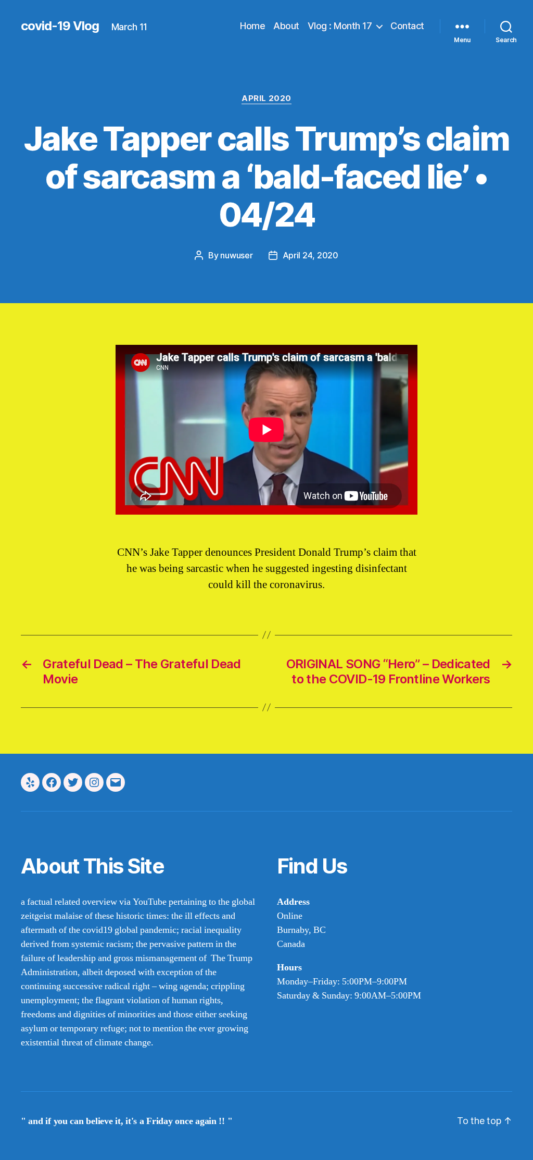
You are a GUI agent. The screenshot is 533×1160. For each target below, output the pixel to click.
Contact (407, 25)
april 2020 (266, 98)
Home (252, 25)
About (286, 25)
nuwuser (236, 255)
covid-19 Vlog (60, 26)
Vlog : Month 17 (340, 25)
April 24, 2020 (310, 255)
